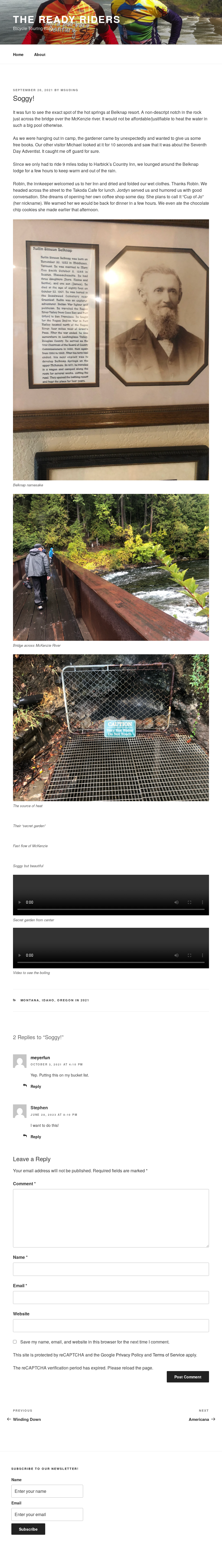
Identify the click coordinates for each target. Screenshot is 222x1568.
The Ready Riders (67, 19)
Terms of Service (169, 1355)
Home (18, 54)
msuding (70, 90)
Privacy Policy (129, 1355)
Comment (24, 1183)
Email (20, 1285)
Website (21, 1313)
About (39, 54)
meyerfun (40, 1057)
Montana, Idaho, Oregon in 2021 (55, 1000)
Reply (36, 1086)
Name (20, 1257)
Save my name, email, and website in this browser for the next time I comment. (94, 1342)
